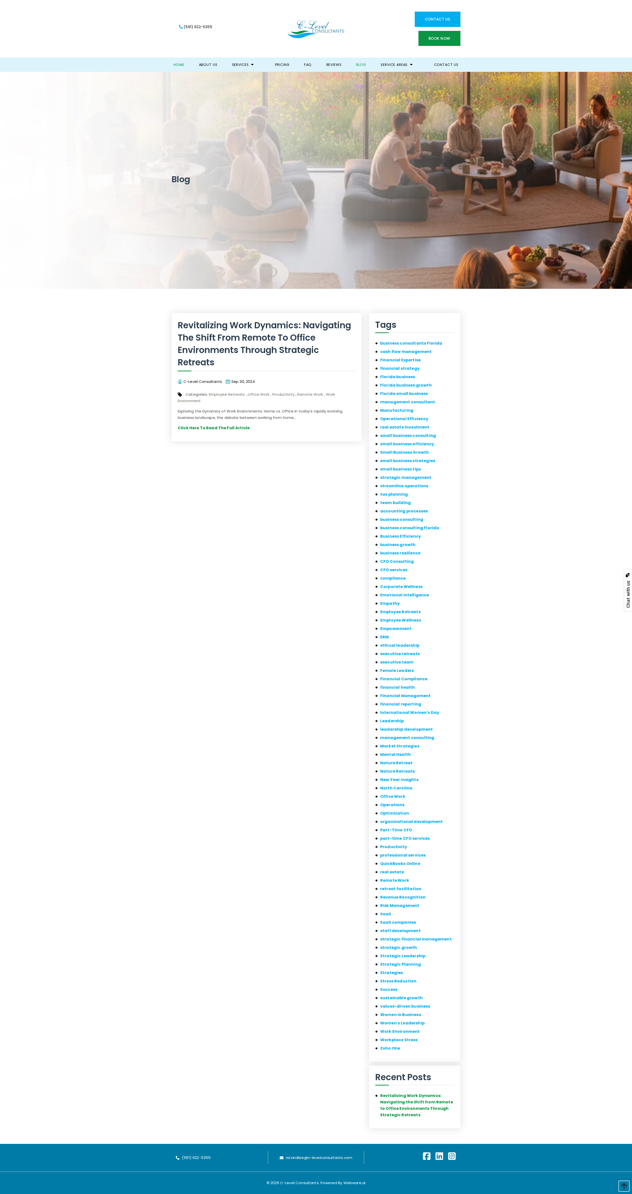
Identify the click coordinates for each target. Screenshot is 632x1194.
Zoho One (390, 1048)
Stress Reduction (398, 981)
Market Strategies (399, 746)
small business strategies (407, 461)
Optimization (394, 813)
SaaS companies (398, 922)
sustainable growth (401, 998)
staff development (400, 931)
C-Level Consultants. (299, 1182)
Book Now (439, 38)
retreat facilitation (400, 889)
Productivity (283, 394)
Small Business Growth (404, 452)
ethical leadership (399, 645)
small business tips (400, 469)
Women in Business (400, 1015)
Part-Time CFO (396, 830)
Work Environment (400, 1031)
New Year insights (399, 780)
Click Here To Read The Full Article (214, 428)
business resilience (400, 553)
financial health (397, 687)
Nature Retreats (397, 771)
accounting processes (404, 511)
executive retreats (400, 654)
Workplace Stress (399, 1040)
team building (395, 503)
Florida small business (404, 393)
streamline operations (404, 486)
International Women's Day (409, 712)
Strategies (391, 973)
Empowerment (396, 628)
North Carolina (396, 788)
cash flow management (406, 351)
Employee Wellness (400, 620)
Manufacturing (396, 410)
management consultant (407, 402)
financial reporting (400, 704)
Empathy (390, 603)
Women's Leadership (402, 1023)
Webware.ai (354, 1182)
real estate (392, 872)
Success (388, 989)
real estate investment (405, 427)
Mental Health (395, 754)
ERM (384, 637)
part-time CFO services (405, 838)
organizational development (411, 821)
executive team (397, 662)
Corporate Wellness (401, 586)
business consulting (401, 519)
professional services (403, 855)
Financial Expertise (400, 360)
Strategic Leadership (402, 956)
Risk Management (399, 905)
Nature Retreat (396, 763)
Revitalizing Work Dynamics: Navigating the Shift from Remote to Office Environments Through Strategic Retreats (264, 343)
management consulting (407, 738)
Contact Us (437, 19)
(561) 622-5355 (197, 26)
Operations (392, 805)
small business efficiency (407, 444)
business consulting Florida (409, 528)
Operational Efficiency (404, 419)
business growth (397, 545)
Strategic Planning (400, 964)
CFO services (393, 570)
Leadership (392, 721)
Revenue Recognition (403, 897)
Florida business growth (406, 385)
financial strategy (400, 368)
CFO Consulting (397, 561)
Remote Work (310, 394)
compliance (393, 578)
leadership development (406, 729)
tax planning (394, 494)
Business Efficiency (400, 536)
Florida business (397, 377)
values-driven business (405, 1006)
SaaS (385, 914)
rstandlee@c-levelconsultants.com (319, 1157)
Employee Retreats (227, 394)
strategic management (405, 477)
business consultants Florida (411, 343)
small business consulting (408, 435)
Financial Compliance (403, 679)
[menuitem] (179, 64)
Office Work (259, 394)
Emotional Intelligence (404, 595)
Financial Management (405, 696)
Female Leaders (397, 670)
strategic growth (398, 947)
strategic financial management (416, 939)
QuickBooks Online (400, 863)
